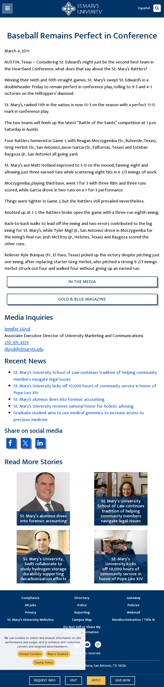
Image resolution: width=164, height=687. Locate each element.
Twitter (26, 443)
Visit (73, 680)
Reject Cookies (58, 654)
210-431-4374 (16, 342)
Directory (82, 598)
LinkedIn (40, 443)
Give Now (122, 680)
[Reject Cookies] (81, 632)
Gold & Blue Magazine (82, 299)
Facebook (11, 443)
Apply (96, 680)
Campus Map (82, 619)
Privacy (30, 612)
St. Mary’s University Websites (30, 619)
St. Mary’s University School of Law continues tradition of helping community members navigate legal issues (85, 376)
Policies (133, 605)
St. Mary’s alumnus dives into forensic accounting (58, 399)
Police (82, 605)
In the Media (82, 281)
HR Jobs (30, 605)
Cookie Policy (44, 662)
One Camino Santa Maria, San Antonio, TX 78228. (91, 665)
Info (45, 680)
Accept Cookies (30, 654)
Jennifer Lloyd (17, 329)
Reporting (82, 612)
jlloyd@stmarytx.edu (24, 349)
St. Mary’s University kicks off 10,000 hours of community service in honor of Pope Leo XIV (84, 389)
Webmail (133, 612)
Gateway (134, 598)
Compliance (30, 598)
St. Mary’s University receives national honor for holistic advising (73, 406)
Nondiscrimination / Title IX (133, 619)
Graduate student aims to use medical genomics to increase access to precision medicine (78, 416)
